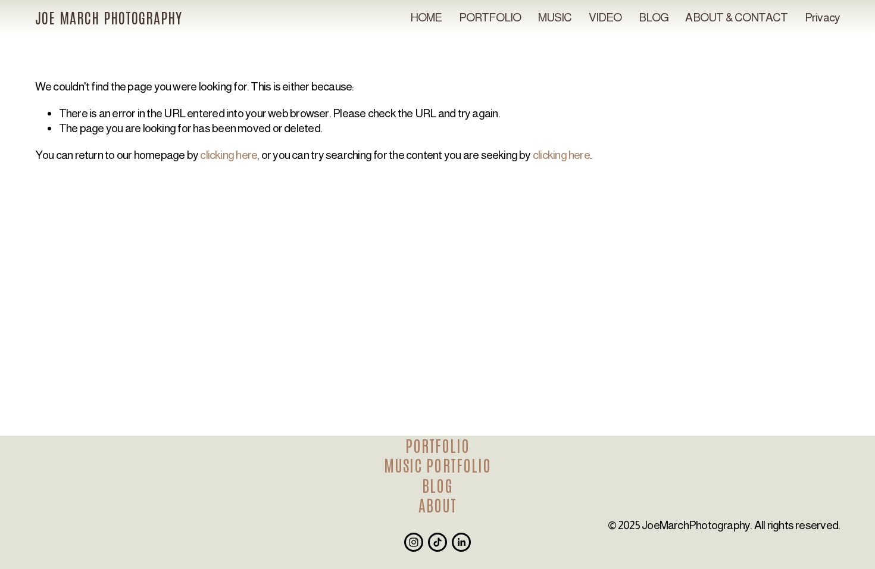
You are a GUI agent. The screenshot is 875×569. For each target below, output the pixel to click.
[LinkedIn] (461, 542)
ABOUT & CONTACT (736, 17)
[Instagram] (413, 542)
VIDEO (605, 17)
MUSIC (555, 17)
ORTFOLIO (441, 445)
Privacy (822, 17)
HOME (426, 17)
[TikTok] (437, 542)
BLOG (654, 17)
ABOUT (437, 505)
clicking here (228, 154)
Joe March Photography (108, 17)
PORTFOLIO (490, 17)
